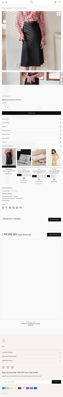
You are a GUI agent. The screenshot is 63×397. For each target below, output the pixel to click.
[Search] (6, 2)
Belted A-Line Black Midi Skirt (20, 8)
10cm (24, 175)
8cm (19, 175)
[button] (31, 119)
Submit (56, 382)
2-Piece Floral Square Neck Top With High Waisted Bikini (54, 172)
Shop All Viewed (54, 219)
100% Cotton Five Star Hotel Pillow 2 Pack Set (24, 171)
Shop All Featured (54, 234)
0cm (6, 393)
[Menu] (3, 2)
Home (3, 8)
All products (9, 8)
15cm (30, 175)
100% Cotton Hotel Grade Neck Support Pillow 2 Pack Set (39, 172)
